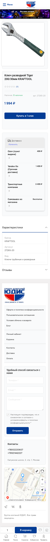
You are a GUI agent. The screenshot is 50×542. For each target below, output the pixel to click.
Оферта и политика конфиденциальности (25, 309)
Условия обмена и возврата (18, 320)
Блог (8, 325)
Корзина (10, 339)
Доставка (10, 353)
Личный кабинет (13, 334)
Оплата (9, 358)
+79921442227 (15, 453)
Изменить (13, 144)
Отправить (17, 430)
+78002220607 (15, 449)
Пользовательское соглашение (20, 315)
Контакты (10, 348)
